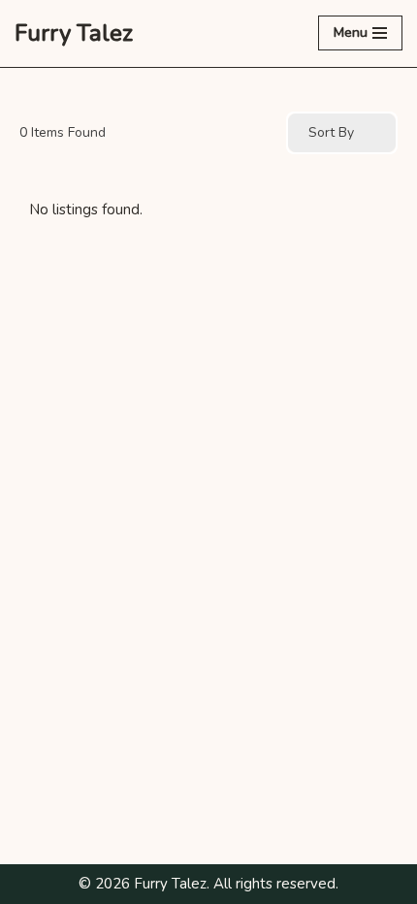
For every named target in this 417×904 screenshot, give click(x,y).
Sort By (331, 132)
